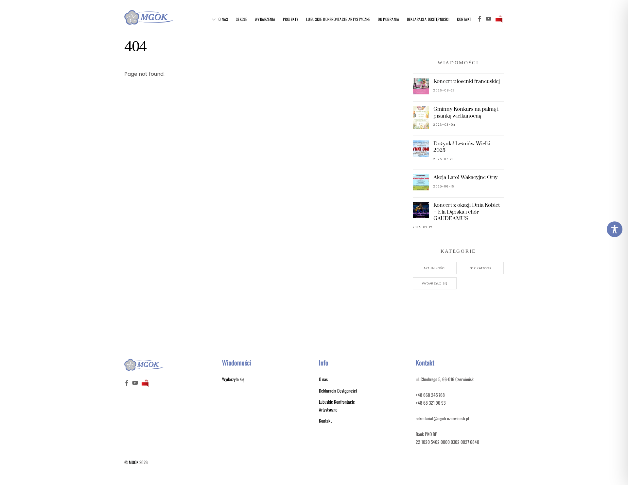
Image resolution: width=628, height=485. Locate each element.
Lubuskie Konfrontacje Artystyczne (338, 19)
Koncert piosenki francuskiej (466, 81)
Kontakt (464, 19)
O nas (223, 19)
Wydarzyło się (434, 283)
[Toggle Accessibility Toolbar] (614, 229)
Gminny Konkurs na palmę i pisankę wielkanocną (465, 112)
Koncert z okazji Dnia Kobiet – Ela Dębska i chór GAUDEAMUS (466, 211)
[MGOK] (148, 23)
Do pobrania (388, 19)
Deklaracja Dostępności (428, 19)
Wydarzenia (265, 19)
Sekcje (241, 19)
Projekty (291, 19)
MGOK (133, 462)
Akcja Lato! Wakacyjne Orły (465, 177)
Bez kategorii (482, 268)
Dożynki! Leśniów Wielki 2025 (461, 147)
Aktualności (435, 268)
